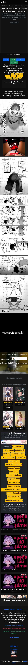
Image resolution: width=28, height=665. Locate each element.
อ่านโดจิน (3, 2)
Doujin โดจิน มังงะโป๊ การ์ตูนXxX (14, 609)
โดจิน (20, 77)
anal (13, 74)
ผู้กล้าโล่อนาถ (12, 504)
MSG (5, 67)
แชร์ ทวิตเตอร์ (20, 60)
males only (7, 76)
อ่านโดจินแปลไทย (18, 6)
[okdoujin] (14, 652)
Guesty (25, 661)
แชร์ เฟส (6, 60)
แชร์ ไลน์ (13, 60)
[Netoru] (14, 598)
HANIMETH (14, 650)
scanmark (14, 76)
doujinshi (15, 77)
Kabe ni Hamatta (14, 79)
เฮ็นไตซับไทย (14, 646)
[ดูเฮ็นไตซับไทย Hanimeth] (14, 656)
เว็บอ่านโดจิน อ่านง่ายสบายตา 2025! (14, 626)
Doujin (10, 6)
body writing (19, 76)
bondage (17, 74)
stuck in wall (9, 77)
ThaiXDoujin (14, 637)
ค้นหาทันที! (24, 442)
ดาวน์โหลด (14, 63)
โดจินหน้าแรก (4, 6)
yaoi (22, 74)
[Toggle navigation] (26, 2)
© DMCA (14, 663)
